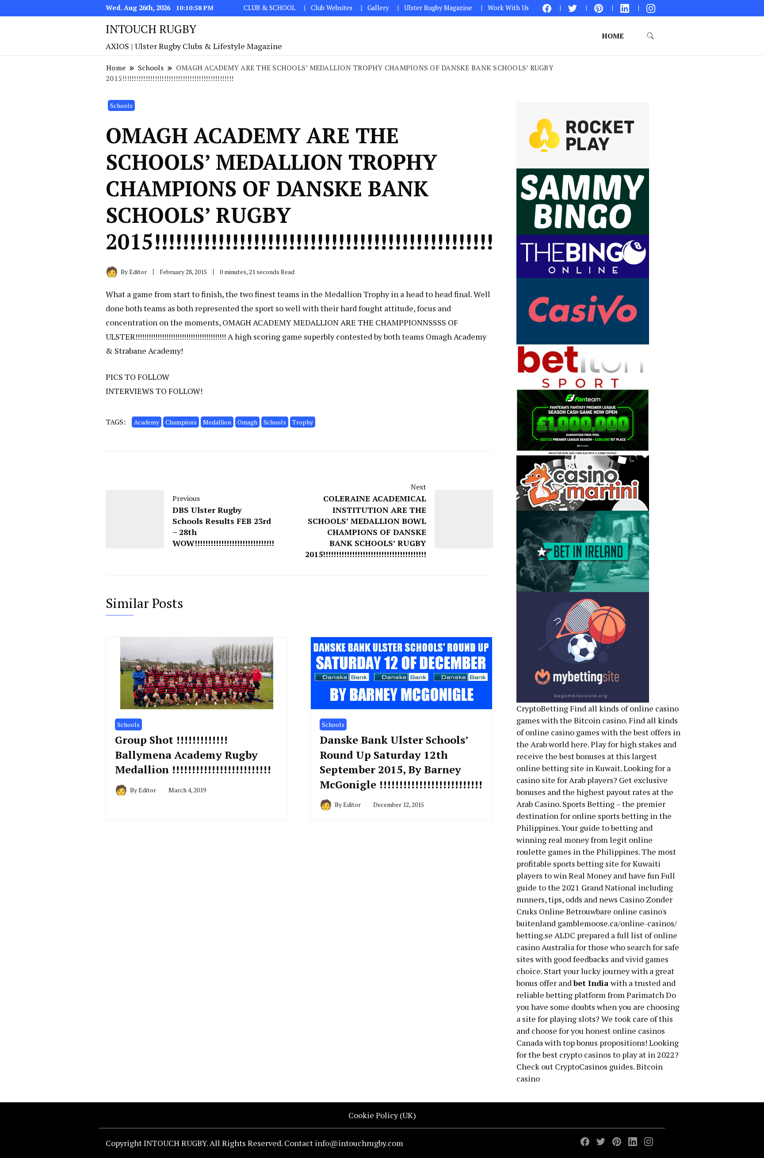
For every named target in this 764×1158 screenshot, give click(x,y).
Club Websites (331, 8)
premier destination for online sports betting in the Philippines (594, 816)
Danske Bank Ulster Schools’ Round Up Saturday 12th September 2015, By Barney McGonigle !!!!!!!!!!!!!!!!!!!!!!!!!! (401, 762)
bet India (591, 983)
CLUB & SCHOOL (269, 8)
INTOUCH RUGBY (151, 28)
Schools (121, 105)
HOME (613, 36)
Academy (146, 422)
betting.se (534, 935)
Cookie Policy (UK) (382, 1115)
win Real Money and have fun (606, 875)
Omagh (247, 422)
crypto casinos (585, 1054)
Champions (181, 422)
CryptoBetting (542, 708)
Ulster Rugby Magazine (438, 8)
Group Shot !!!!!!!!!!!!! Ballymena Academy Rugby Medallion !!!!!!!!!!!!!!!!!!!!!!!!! (193, 754)
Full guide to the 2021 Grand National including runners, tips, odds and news (595, 887)
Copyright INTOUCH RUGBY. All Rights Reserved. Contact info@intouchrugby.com (254, 1143)
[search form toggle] (650, 36)
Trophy (302, 422)
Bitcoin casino (600, 720)
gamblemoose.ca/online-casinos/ (617, 923)
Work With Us (508, 8)
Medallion (217, 422)
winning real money (552, 839)
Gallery (378, 8)
